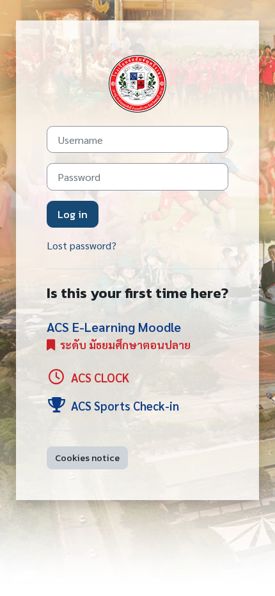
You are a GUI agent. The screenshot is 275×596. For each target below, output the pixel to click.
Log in (73, 214)
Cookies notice (87, 458)
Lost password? (81, 245)
